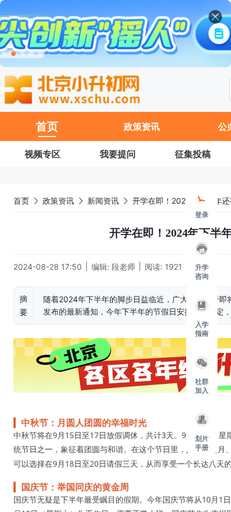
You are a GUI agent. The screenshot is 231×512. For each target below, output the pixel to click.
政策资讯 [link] (58, 200)
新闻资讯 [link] (103, 200)
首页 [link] (21, 200)
